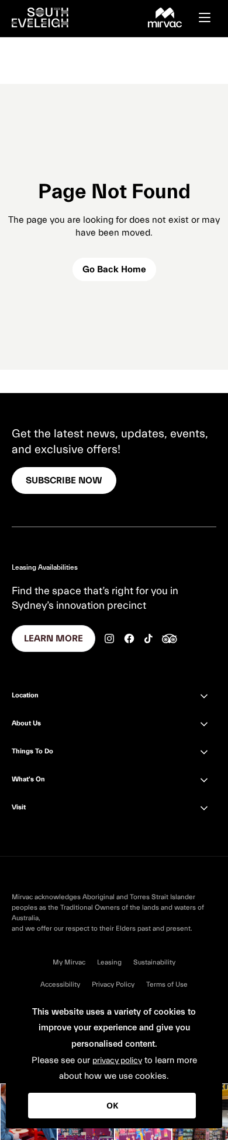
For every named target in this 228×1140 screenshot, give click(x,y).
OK (112, 1105)
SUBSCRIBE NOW (64, 480)
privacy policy (117, 1060)
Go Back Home (114, 269)
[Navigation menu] (210, 17)
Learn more (53, 638)
